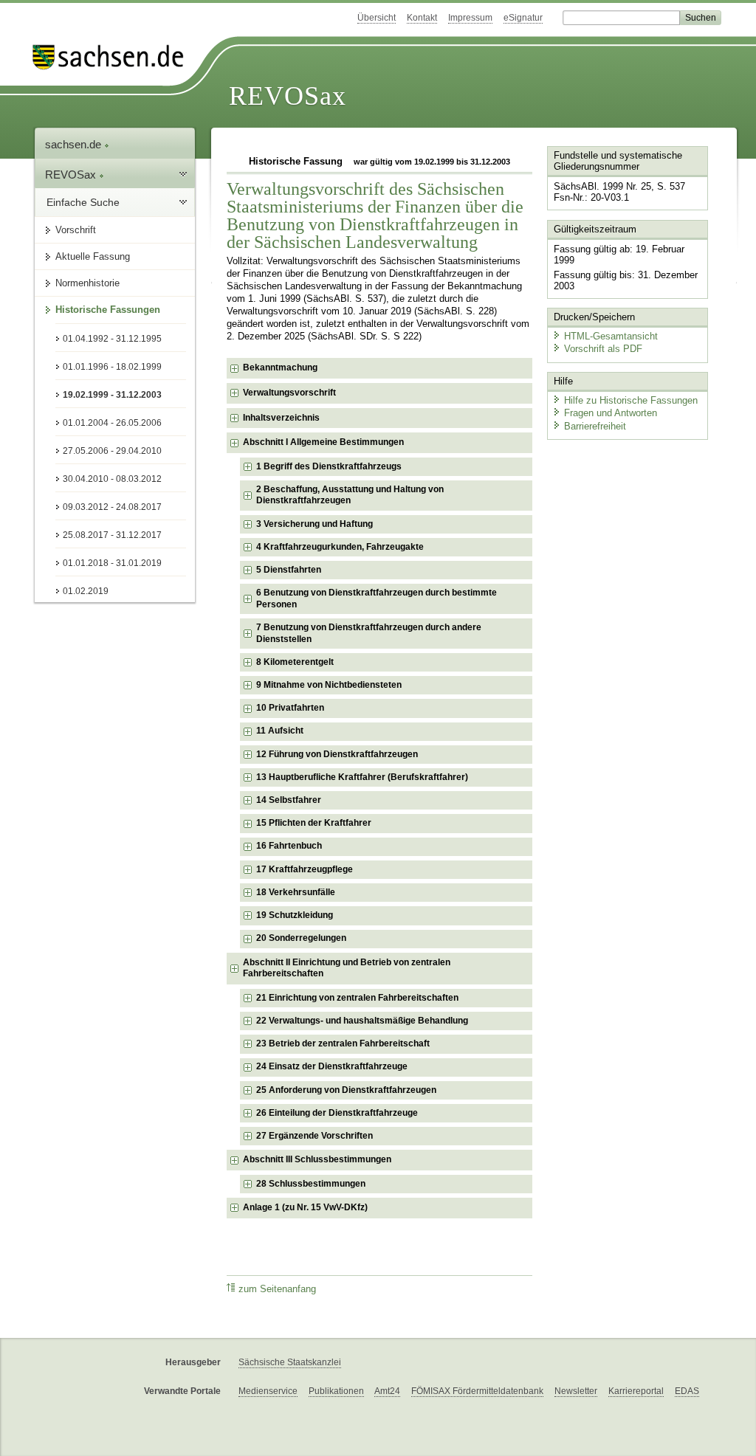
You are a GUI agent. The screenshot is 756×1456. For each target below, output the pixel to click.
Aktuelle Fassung (92, 256)
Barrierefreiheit (595, 426)
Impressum (470, 18)
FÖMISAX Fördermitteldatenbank (477, 1391)
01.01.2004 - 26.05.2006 (112, 423)
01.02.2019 (86, 591)
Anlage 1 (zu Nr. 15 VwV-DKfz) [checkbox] (305, 1207)
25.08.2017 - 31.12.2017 (112, 535)
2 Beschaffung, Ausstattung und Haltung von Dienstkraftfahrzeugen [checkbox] (350, 495)
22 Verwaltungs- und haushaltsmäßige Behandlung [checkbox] (362, 1020)
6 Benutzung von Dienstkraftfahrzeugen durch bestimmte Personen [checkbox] (376, 598)
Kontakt (422, 18)
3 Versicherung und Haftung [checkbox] (314, 524)
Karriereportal (636, 1391)
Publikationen (336, 1391)
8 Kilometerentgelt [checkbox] (295, 662)
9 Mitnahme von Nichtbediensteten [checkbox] (329, 685)
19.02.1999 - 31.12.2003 (112, 395)
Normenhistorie (87, 283)
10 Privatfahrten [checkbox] (290, 708)
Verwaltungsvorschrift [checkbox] (289, 392)
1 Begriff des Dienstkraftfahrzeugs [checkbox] (329, 466)
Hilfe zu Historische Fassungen (631, 400)
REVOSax (287, 96)
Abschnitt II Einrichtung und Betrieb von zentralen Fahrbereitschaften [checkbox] (346, 968)
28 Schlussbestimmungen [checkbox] (310, 1184)
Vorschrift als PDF (603, 348)
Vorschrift (75, 229)
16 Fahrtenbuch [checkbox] (289, 846)
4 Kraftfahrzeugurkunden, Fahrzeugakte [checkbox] (340, 547)
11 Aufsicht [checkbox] (279, 730)
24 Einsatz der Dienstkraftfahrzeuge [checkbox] (332, 1066)
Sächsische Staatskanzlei (289, 1362)
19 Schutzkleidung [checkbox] (294, 915)
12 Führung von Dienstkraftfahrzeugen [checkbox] (337, 754)
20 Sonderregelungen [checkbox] (301, 938)
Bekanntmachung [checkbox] (280, 367)
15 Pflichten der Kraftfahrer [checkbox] (313, 823)
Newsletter (575, 1391)
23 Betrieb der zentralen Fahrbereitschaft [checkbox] (343, 1043)
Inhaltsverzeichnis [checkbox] (281, 418)
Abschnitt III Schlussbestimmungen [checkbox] (317, 1159)
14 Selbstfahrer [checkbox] (288, 800)
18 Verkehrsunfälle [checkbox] (295, 892)
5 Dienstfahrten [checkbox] (288, 570)
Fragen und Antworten (610, 412)
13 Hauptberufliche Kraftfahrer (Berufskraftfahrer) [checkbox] (362, 777)
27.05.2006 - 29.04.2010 (112, 451)
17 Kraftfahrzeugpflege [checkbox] (304, 869)
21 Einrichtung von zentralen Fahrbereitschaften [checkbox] (357, 998)
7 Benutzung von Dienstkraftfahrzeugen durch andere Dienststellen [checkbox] (368, 633)
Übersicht (376, 18)
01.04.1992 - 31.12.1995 (112, 339)
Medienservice (268, 1391)
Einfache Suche (83, 202)
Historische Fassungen (107, 309)
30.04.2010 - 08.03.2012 (112, 479)
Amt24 (387, 1391)
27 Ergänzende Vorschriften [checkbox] (314, 1136)
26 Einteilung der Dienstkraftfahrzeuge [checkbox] (337, 1113)
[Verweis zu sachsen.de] (113, 57)
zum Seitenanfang (277, 1289)
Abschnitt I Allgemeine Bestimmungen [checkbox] (323, 442)
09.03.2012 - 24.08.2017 (112, 507)
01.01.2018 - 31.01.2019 (112, 563)
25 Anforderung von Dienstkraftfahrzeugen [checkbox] (346, 1090)
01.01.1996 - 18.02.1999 (112, 367)
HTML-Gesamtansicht (611, 336)
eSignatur (523, 18)
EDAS (687, 1391)
